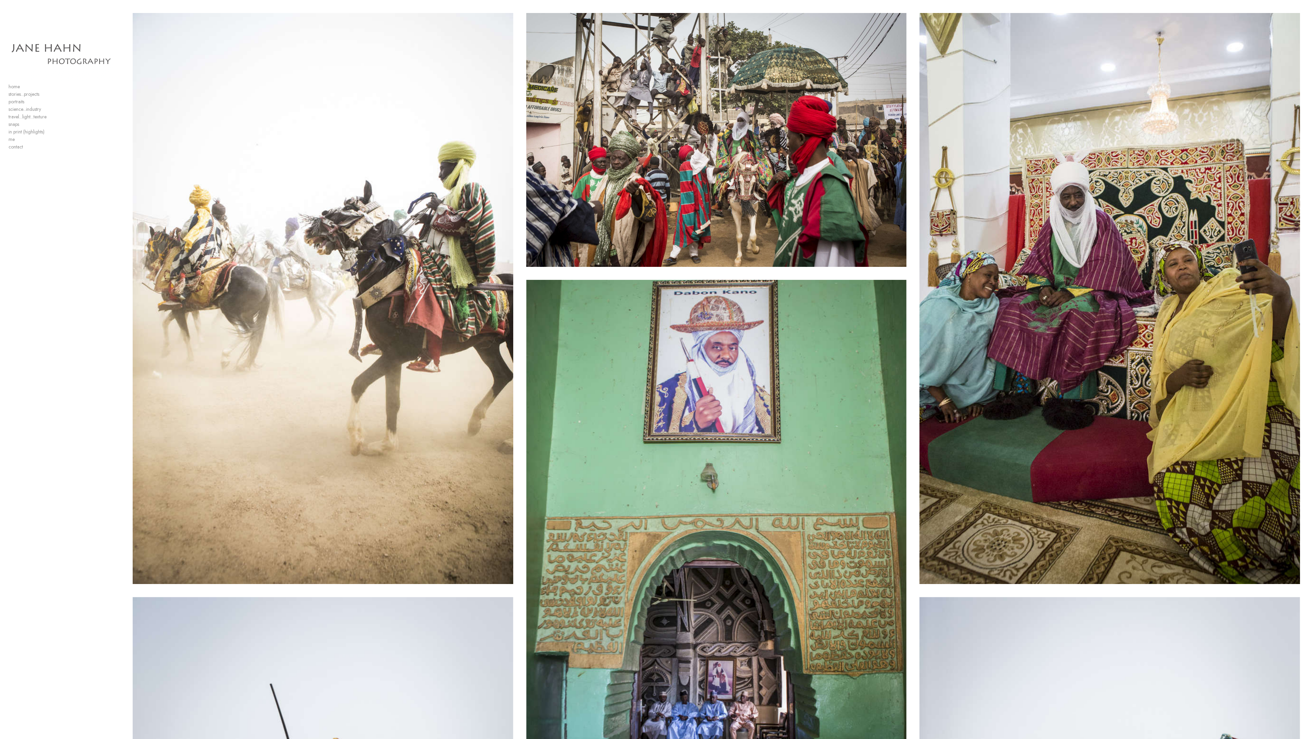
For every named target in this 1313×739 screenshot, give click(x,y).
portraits (16, 101)
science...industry (25, 109)
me (12, 139)
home (14, 86)
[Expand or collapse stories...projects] (44, 94)
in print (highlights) (26, 131)
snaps (14, 124)
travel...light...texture (28, 116)
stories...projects (24, 94)
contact (16, 146)
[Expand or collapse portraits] (29, 102)
